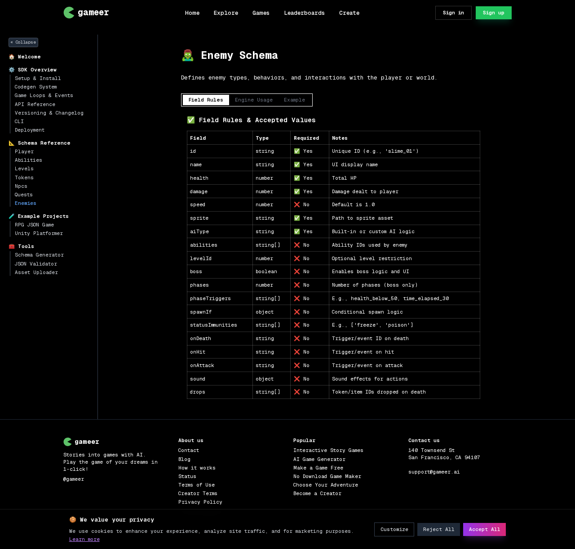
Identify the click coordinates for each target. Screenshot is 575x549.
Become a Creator (317, 493)
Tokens (24, 177)
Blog (184, 459)
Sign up (493, 12)
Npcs (21, 186)
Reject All (439, 529)
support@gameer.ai (434, 472)
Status (187, 476)
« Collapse (23, 42)
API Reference (35, 104)
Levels (24, 168)
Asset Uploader (36, 272)
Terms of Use (196, 485)
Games (261, 12)
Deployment (29, 130)
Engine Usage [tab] (254, 100)
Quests (24, 194)
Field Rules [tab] (206, 100)
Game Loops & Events (44, 95)
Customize (394, 529)
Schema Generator (39, 255)
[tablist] (247, 99)
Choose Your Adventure (325, 485)
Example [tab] (294, 100)
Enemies (25, 203)
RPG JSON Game (34, 224)
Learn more (84, 539)
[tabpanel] (333, 256)
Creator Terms (197, 493)
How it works (197, 468)
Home (192, 12)
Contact (188, 450)
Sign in (453, 12)
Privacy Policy (200, 502)
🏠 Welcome (25, 56)
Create (349, 12)
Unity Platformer (39, 233)
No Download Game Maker (327, 476)
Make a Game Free (318, 468)
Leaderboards (304, 12)
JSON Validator (36, 264)
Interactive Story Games (328, 450)
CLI (19, 121)
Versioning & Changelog (49, 113)
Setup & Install (38, 78)
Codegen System (36, 87)
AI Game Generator (319, 459)
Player (24, 151)
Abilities (28, 160)
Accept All (484, 529)
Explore (226, 12)
